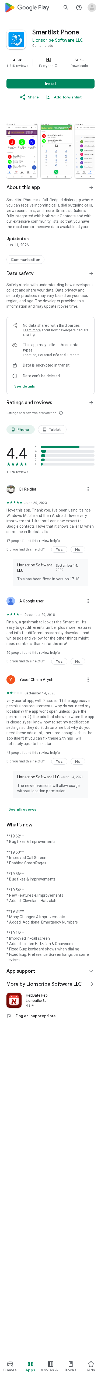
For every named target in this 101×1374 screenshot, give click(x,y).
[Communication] (25, 259)
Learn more (32, 330)
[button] (56, 66)
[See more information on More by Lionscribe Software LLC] (91, 984)
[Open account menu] (91, 7)
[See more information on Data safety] (91, 273)
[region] (50, 63)
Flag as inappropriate (31, 1015)
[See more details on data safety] (24, 386)
